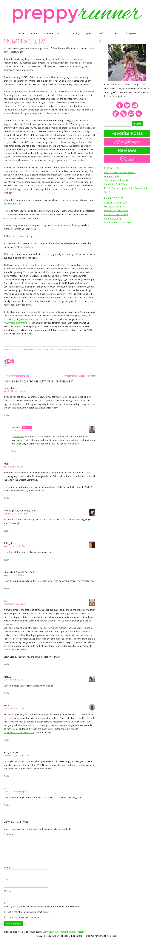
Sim (5, 600)
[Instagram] (134, 108)
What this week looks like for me (82, 375)
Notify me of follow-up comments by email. (28, 911)
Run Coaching (73, 33)
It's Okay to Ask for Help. (116, 214)
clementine (18, 436)
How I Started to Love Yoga (117, 222)
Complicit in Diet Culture (116, 184)
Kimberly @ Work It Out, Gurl (19, 571)
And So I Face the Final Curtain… (120, 172)
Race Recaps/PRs (51, 33)
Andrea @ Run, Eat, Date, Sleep (20, 510)
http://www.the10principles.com (19, 732)
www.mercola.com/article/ (16, 322)
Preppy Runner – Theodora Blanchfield (63, 935)
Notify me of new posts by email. (23, 917)
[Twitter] (127, 108)
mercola (63, 349)
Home (21, 33)
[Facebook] (119, 108)
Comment (9, 834)
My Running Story (112, 218)
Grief (88, 33)
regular (44, 349)
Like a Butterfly (111, 176)
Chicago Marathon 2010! (116, 202)
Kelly (6, 705)
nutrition (79, 349)
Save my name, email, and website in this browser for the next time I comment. (42, 906)
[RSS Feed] (123, 116)
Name (8, 867)
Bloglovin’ (131, 33)
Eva (6, 788)
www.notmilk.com (12, 203)
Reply (6, 415)
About (34, 33)
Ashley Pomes (11, 543)
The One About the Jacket (116, 180)
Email (7, 879)
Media (116, 33)
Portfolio (102, 33)
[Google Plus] (115, 116)
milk (71, 349)
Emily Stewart (11, 752)
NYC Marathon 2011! (114, 206)
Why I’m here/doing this (16, 375)
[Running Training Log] (131, 116)
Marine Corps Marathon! (116, 210)
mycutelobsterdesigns (107, 935)
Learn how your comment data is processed (64, 931)
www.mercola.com (34, 319)
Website (8, 891)
